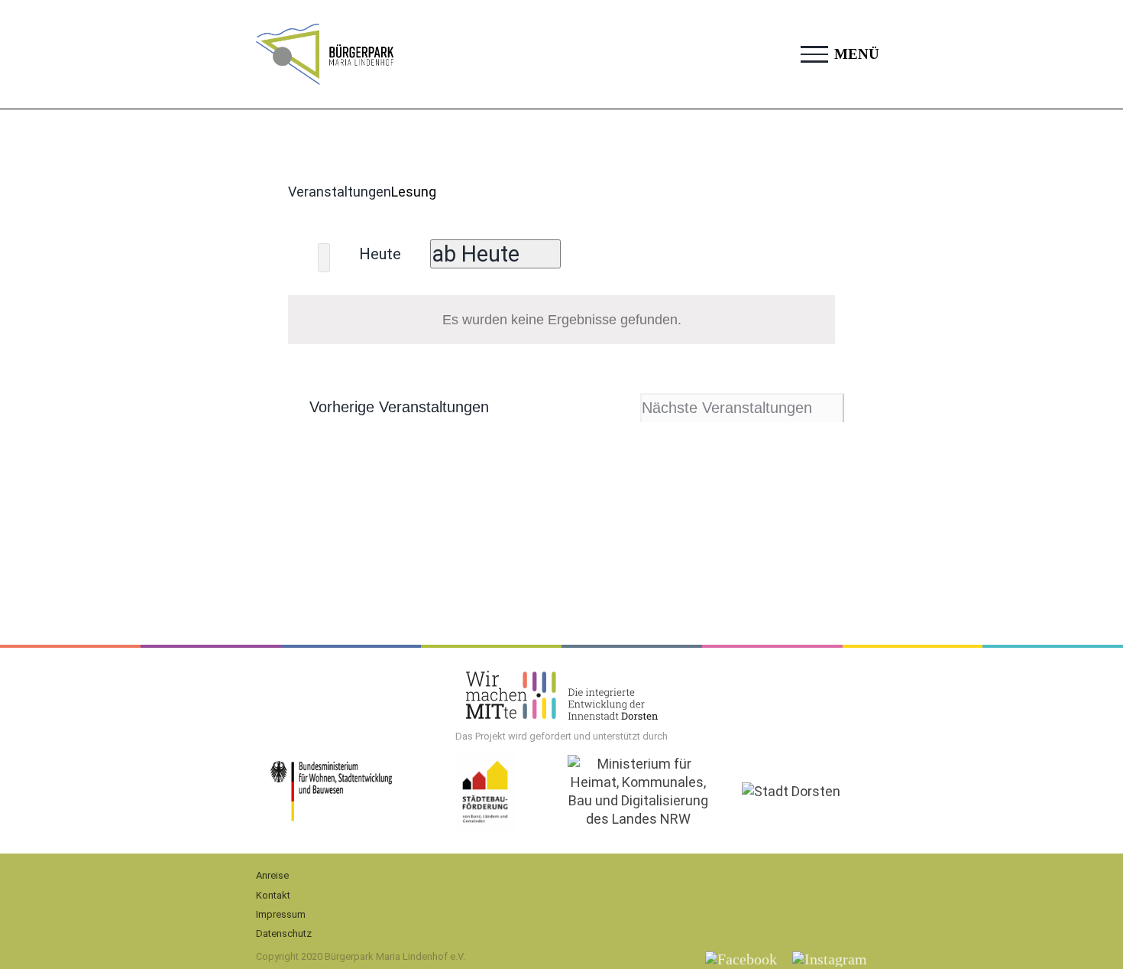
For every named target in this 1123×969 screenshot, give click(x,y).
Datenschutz (284, 933)
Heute (380, 254)
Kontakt (273, 895)
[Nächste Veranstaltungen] (324, 257)
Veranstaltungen (339, 192)
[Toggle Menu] (814, 54)
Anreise (272, 875)
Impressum (281, 914)
